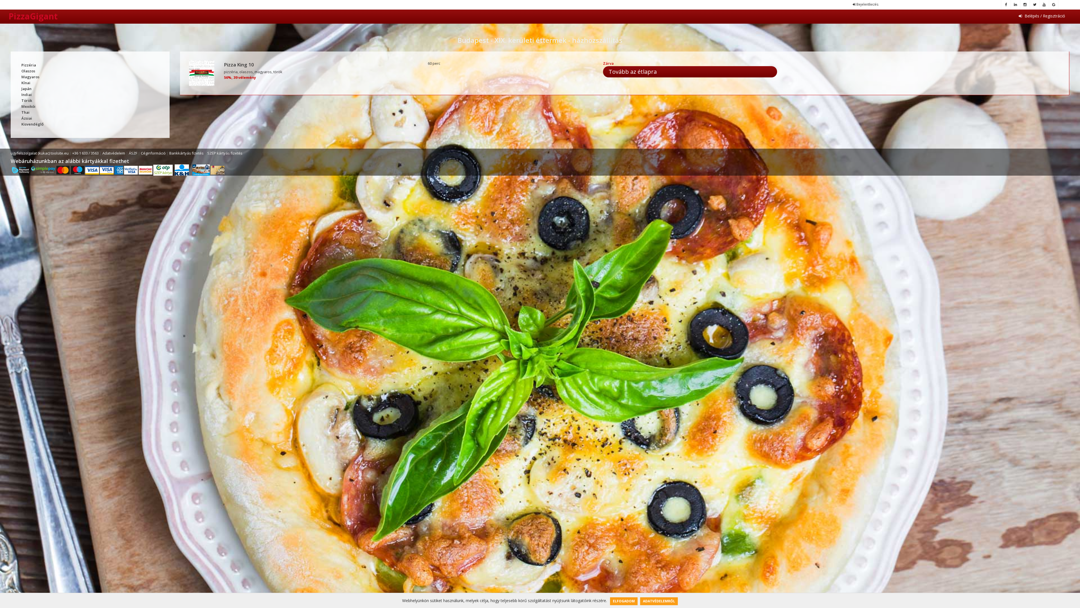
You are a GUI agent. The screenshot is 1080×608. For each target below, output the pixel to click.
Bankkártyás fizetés (186, 153)
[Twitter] (1034, 4)
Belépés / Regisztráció (1044, 16)
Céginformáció (153, 153)
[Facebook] (1006, 4)
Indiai (26, 94)
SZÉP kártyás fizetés (224, 153)
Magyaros (30, 76)
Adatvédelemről (659, 601)
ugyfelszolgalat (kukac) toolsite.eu (40, 153)
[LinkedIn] (1015, 4)
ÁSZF (133, 153)
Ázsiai (26, 118)
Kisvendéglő (32, 124)
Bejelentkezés (867, 4)
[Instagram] (1025, 4)
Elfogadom (624, 601)
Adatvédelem (113, 153)
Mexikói (28, 106)
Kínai (25, 82)
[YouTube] (1044, 4)
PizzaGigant (33, 16)
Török (26, 100)
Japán (26, 88)
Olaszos (28, 70)
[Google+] (1053, 4)
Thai (25, 112)
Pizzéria (28, 65)
